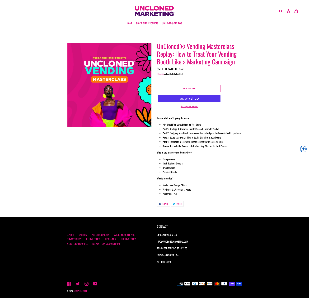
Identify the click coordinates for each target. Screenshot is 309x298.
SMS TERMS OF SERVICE (124, 234)
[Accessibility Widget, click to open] (303, 149)
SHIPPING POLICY (128, 239)
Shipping (160, 74)
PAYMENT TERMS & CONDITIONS (106, 243)
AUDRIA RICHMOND (80, 290)
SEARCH (70, 234)
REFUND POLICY (93, 239)
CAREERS (83, 234)
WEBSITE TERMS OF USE (77, 243)
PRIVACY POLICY (74, 239)
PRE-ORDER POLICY (100, 234)
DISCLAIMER (110, 239)
